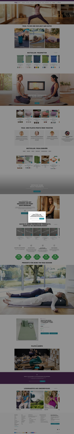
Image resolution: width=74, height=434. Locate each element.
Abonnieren (41, 218)
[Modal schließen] (44, 212)
